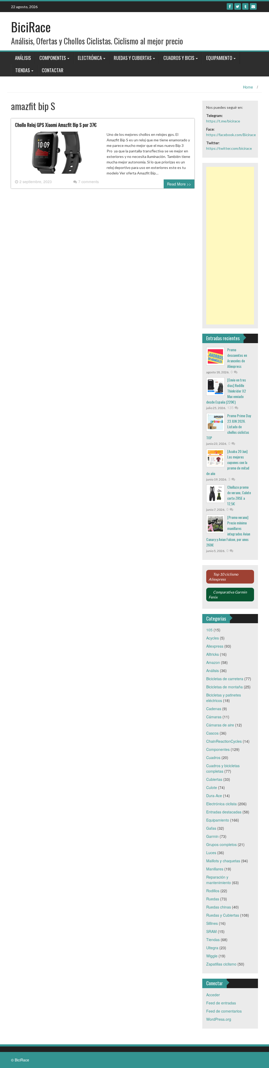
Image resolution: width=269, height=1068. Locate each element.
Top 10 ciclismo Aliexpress (223, 576)
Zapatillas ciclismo (221, 964)
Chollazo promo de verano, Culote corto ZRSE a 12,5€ (239, 495)
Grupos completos (221, 844)
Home (248, 87)
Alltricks (212, 654)
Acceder (213, 994)
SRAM (211, 931)
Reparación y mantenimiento (218, 879)
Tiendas (22, 70)
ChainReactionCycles (224, 741)
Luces (211, 852)
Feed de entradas (221, 1002)
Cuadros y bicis (178, 57)
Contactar (52, 70)
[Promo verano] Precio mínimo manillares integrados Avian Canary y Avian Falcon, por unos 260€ (228, 531)
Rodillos (212, 890)
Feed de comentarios (224, 1011)
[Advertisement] (230, 245)
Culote (211, 787)
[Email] (253, 6)
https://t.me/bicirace (223, 121)
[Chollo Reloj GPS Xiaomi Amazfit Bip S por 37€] (57, 154)
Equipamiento (219, 57)
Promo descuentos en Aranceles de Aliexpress (237, 358)
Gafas (211, 828)
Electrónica (90, 57)
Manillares (214, 868)
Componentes (52, 57)
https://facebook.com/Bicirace (231, 134)
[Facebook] (230, 6)
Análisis (23, 57)
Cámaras (213, 716)
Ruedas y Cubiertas (133, 57)
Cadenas (213, 708)
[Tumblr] (245, 6)
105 (209, 629)
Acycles (212, 638)
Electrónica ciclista (221, 803)
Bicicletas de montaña (224, 686)
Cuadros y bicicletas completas (223, 768)
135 (231, 407)
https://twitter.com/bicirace (229, 148)
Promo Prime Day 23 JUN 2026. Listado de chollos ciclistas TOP (228, 426)
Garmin (212, 836)
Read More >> (179, 184)
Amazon (213, 662)
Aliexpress (214, 646)
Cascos (212, 733)
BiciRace (31, 26)
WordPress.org (218, 1019)
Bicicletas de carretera (224, 678)
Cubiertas (214, 779)
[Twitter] (237, 6)
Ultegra (212, 947)
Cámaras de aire (220, 725)
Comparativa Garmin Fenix (228, 594)
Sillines (212, 923)
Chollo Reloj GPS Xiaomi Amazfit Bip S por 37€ (55, 124)
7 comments (88, 181)
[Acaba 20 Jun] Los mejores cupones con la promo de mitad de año (227, 462)
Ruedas (212, 898)
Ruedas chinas (218, 907)
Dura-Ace (214, 795)
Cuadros (213, 757)
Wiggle (212, 955)
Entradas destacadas (223, 811)
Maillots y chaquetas (223, 860)
